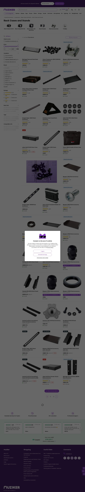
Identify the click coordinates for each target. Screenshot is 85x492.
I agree (42, 251)
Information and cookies (42, 257)
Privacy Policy (50, 247)
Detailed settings (42, 254)
